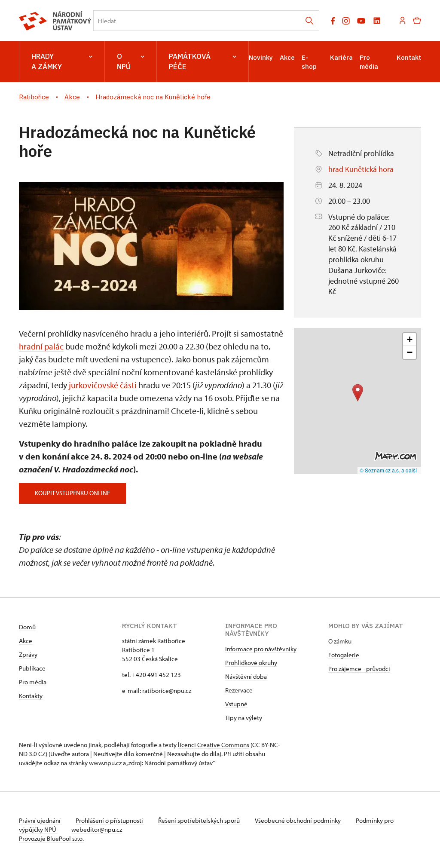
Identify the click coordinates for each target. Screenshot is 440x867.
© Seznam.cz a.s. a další (388, 470)
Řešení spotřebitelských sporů (199, 820)
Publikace (32, 668)
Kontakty (31, 696)
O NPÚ (124, 61)
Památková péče (190, 61)
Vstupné (236, 704)
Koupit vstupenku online (72, 493)
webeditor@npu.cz (96, 829)
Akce (287, 57)
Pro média (32, 682)
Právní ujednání (40, 820)
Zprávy (28, 654)
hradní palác (41, 346)
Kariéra (341, 57)
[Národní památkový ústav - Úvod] (55, 21)
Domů (27, 627)
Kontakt (409, 57)
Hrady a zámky (46, 61)
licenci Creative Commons (213, 745)
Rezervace (239, 690)
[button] (357, 392)
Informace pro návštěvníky (260, 649)
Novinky (261, 57)
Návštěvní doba (246, 676)
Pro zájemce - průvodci (359, 669)
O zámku (339, 641)
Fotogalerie (343, 655)
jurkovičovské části (103, 385)
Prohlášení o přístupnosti (110, 820)
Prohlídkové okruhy (251, 663)
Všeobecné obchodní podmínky (298, 820)
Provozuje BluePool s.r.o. (51, 838)
